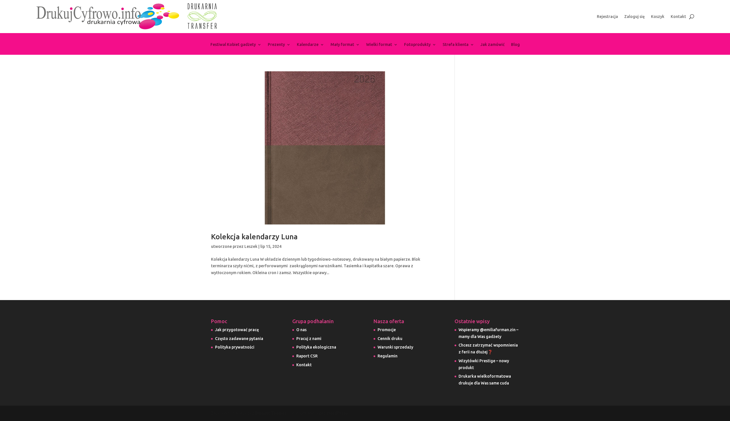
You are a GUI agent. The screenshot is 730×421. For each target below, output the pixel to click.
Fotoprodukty (417, 44)
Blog (515, 44)
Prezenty (276, 44)
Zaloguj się (634, 17)
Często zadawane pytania (239, 338)
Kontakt (678, 17)
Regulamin (388, 356)
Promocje (387, 329)
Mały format (342, 44)
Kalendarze (308, 44)
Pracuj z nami (308, 338)
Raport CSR (307, 356)
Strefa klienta (456, 44)
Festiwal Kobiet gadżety (233, 44)
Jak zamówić (492, 44)
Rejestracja (607, 17)
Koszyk (657, 17)
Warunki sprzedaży (395, 347)
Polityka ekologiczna (316, 347)
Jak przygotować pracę (237, 329)
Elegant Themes (271, 413)
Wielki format (379, 44)
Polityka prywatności (234, 347)
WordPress (337, 413)
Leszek (250, 246)
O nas (301, 329)
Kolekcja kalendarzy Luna (254, 236)
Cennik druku (390, 338)
